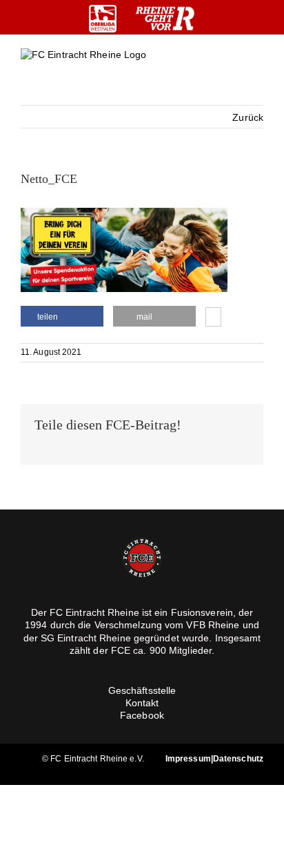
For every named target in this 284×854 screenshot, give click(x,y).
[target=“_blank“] (102, 18)
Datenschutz (238, 759)
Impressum (188, 759)
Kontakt (142, 702)
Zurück (247, 117)
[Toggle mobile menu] (257, 66)
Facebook (142, 715)
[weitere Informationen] (213, 318)
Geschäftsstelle (142, 690)
